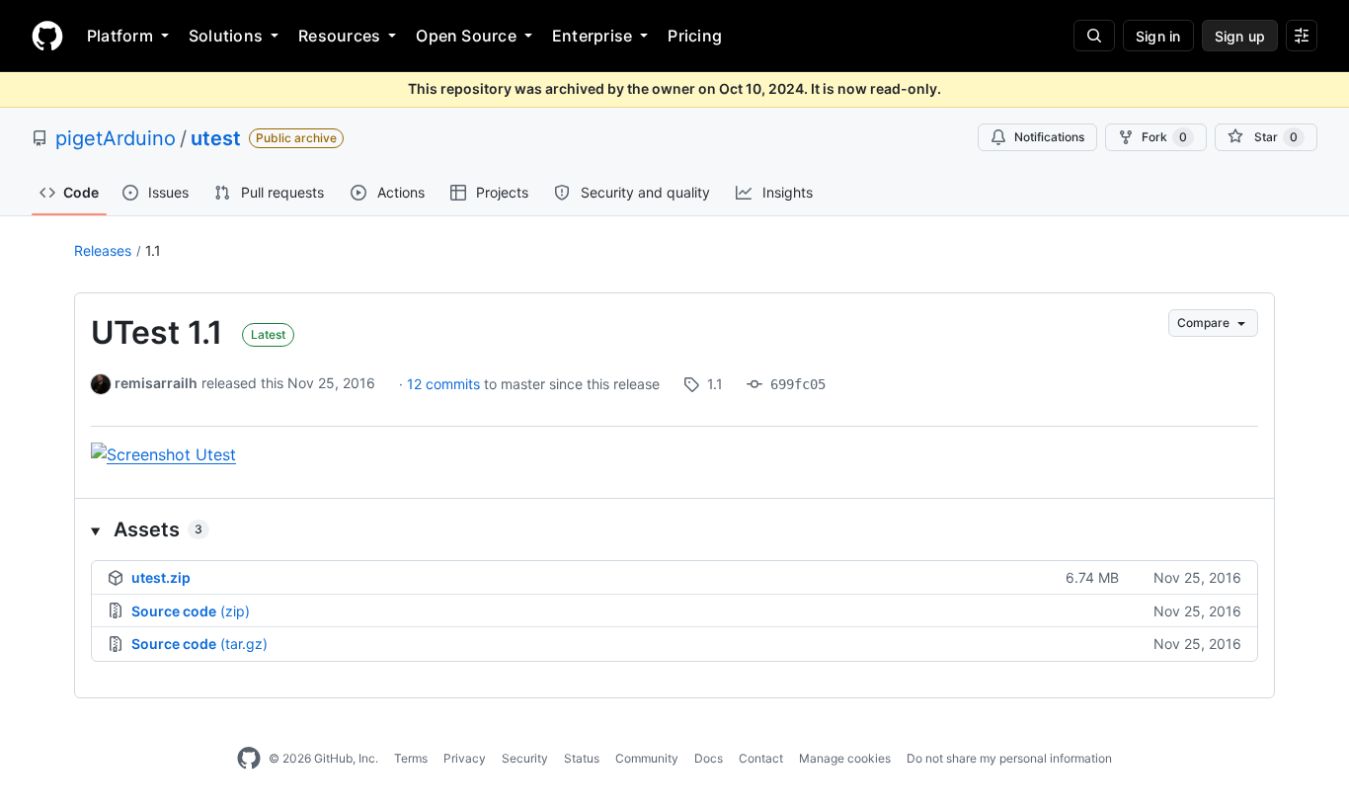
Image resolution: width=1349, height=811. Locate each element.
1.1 (153, 250)
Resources (339, 35)
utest (216, 138)
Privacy (464, 758)
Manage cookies (845, 758)
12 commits (445, 383)
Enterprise (592, 35)
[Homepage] (47, 35)
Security (525, 758)
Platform (120, 35)
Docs (708, 758)
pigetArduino (115, 138)
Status (581, 758)
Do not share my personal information (1009, 758)
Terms (411, 758)
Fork (1164, 136)
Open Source (466, 35)
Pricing (695, 35)
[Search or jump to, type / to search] (1094, 35)
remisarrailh (156, 382)
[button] (674, 529)
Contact (761, 758)
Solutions (226, 35)
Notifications (1049, 136)
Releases (102, 250)
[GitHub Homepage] (249, 758)
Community (646, 758)
